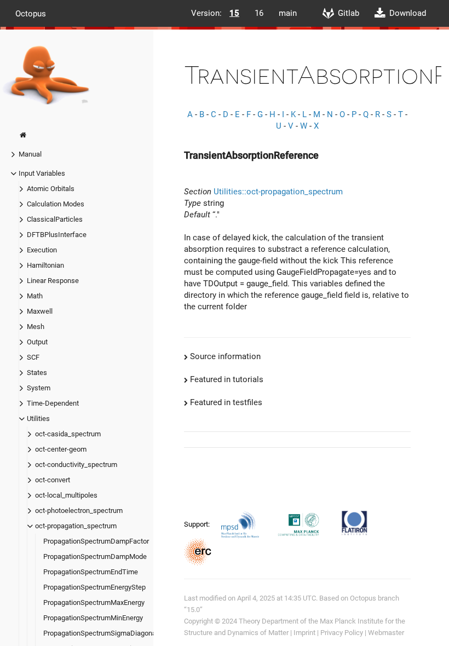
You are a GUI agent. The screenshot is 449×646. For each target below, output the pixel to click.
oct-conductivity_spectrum (76, 464)
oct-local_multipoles (66, 495)
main (288, 13)
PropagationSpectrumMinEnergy (93, 618)
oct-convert (52, 480)
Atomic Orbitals (50, 188)
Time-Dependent (53, 403)
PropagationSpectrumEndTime (90, 572)
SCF (33, 357)
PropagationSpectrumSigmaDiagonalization (110, 633)
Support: (197, 524)
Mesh (35, 326)
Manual (30, 154)
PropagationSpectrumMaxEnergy (94, 602)
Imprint (304, 632)
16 (259, 13)
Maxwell (40, 311)
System (38, 388)
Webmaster (386, 632)
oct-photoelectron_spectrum (79, 510)
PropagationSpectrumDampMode (95, 556)
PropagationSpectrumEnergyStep (94, 587)
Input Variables (42, 173)
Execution (42, 250)
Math (35, 296)
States (37, 372)
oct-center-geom (61, 449)
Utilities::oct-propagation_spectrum (278, 192)
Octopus (30, 13)
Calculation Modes (55, 204)
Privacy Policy (341, 632)
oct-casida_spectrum (68, 434)
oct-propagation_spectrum (76, 526)
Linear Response (53, 280)
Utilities (38, 418)
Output (37, 342)
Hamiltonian (45, 265)
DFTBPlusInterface (57, 234)
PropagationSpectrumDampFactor (96, 541)
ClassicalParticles (55, 219)
